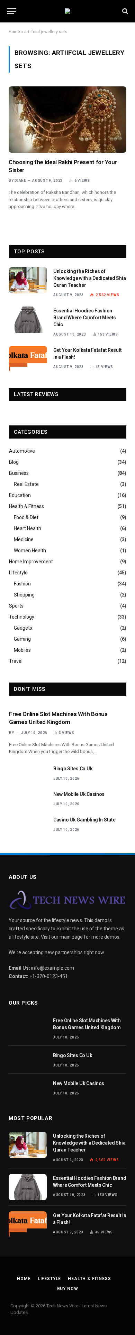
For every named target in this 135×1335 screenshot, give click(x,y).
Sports (16, 606)
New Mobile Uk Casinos (79, 794)
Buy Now (67, 1288)
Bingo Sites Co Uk (72, 768)
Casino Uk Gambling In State (84, 819)
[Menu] (11, 11)
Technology (21, 617)
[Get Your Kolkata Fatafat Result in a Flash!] (28, 359)
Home (14, 31)
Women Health (30, 550)
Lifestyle (18, 572)
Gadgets (23, 628)
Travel (15, 661)
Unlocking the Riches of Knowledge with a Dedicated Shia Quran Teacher (89, 278)
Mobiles (22, 650)
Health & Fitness (26, 506)
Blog (14, 462)
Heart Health (27, 528)
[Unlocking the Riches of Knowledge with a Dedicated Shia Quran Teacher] (28, 280)
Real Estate (26, 484)
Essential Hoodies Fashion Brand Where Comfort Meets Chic (84, 317)
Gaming (22, 639)
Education (20, 495)
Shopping (24, 595)
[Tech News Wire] (67, 11)
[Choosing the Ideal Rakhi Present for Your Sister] (67, 119)
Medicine (24, 539)
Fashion (22, 583)
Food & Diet (26, 517)
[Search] (124, 11)
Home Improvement (31, 561)
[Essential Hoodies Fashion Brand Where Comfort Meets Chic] (28, 320)
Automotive (22, 451)
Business (19, 473)
